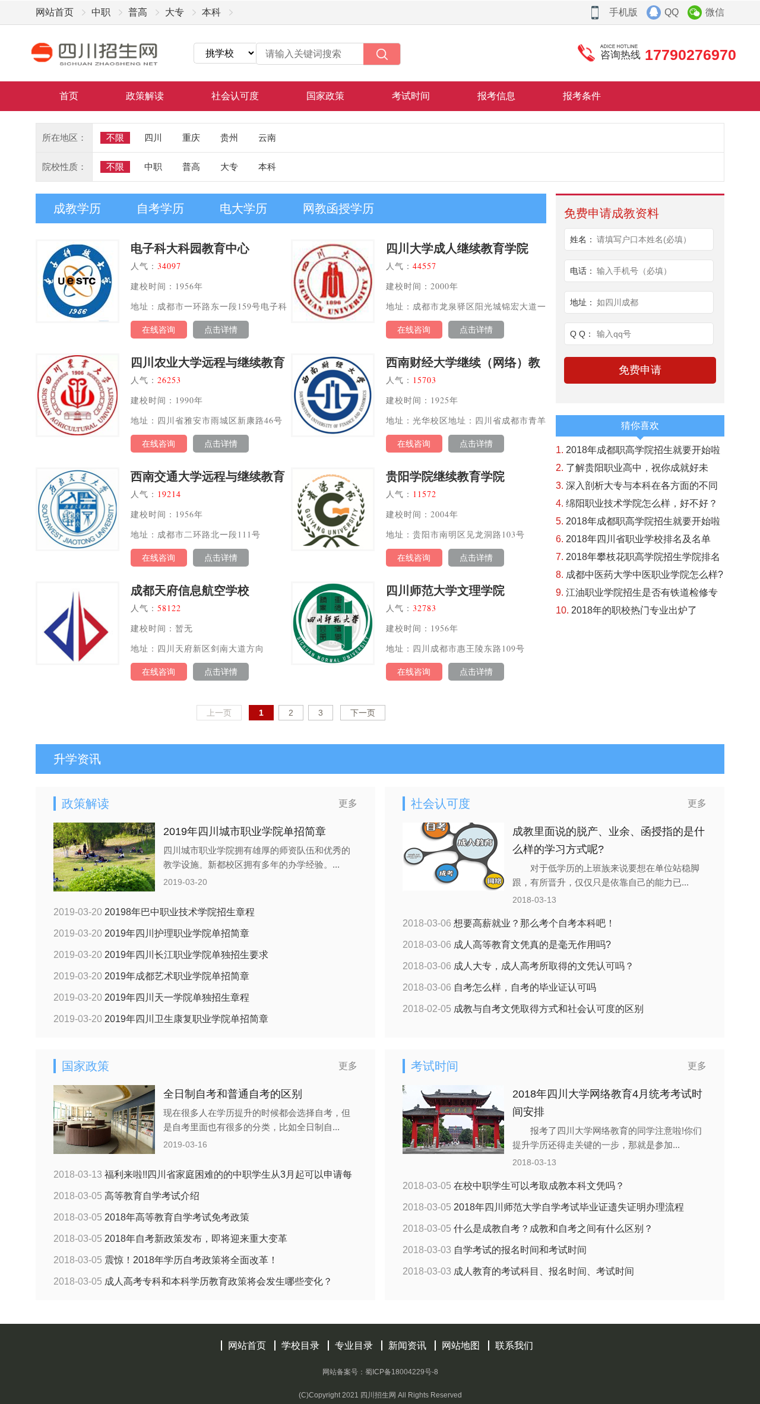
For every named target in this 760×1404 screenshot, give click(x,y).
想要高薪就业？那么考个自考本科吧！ (509, 923)
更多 (347, 803)
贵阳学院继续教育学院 (445, 476)
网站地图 (461, 1345)
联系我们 (514, 1345)
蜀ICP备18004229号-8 (401, 1372)
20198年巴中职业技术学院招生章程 (154, 912)
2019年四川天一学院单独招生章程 (151, 997)
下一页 (362, 712)
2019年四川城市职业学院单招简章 (244, 831)
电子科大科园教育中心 (190, 248)
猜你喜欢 (640, 425)
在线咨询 (158, 329)
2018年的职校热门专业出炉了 (626, 610)
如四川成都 (617, 302)
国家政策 (325, 96)
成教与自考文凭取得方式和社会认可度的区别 (523, 1009)
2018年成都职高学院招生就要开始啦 (638, 450)
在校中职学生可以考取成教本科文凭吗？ (514, 1186)
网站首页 (55, 12)
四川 (153, 137)
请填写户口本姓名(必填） (644, 239)
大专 (174, 12)
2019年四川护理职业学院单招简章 (151, 933)
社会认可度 (235, 96)
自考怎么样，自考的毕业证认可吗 (499, 987)
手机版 (623, 12)
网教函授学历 (338, 208)
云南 (267, 137)
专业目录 (354, 1345)
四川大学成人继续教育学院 (457, 248)
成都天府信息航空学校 (190, 590)
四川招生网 (378, 1395)
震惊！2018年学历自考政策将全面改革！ (165, 1260)
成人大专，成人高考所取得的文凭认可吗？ (518, 966)
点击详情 (221, 329)
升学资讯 (77, 759)
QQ (671, 12)
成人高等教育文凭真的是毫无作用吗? (507, 945)
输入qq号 (614, 334)
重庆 (191, 137)
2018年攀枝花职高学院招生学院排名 (638, 557)
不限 (115, 137)
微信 (714, 12)
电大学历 (243, 208)
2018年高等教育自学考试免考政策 (151, 1217)
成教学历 (77, 208)
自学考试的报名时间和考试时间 (495, 1250)
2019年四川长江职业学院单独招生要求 (160, 955)
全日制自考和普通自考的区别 (232, 1094)
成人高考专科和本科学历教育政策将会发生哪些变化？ (192, 1281)
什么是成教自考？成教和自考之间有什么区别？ (528, 1228)
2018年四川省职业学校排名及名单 (633, 539)
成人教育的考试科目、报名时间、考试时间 (518, 1271)
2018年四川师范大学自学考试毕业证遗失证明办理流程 (543, 1207)
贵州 (229, 137)
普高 (137, 12)
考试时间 (411, 96)
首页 (68, 96)
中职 (100, 12)
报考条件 (582, 96)
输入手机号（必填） (634, 271)
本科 (211, 12)
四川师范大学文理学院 (445, 590)
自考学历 (160, 208)
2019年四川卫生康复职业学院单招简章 (160, 1019)
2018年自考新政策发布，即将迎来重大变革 (170, 1239)
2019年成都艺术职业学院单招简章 (151, 976)
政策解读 (145, 96)
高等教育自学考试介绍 (126, 1196)
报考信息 (496, 96)
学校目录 (300, 1345)
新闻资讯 (407, 1345)
